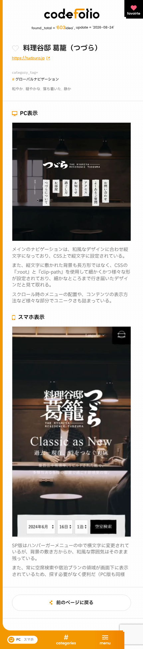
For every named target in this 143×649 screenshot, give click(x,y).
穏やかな (33, 89)
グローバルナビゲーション (37, 79)
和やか (17, 89)
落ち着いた (52, 89)
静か (67, 89)
